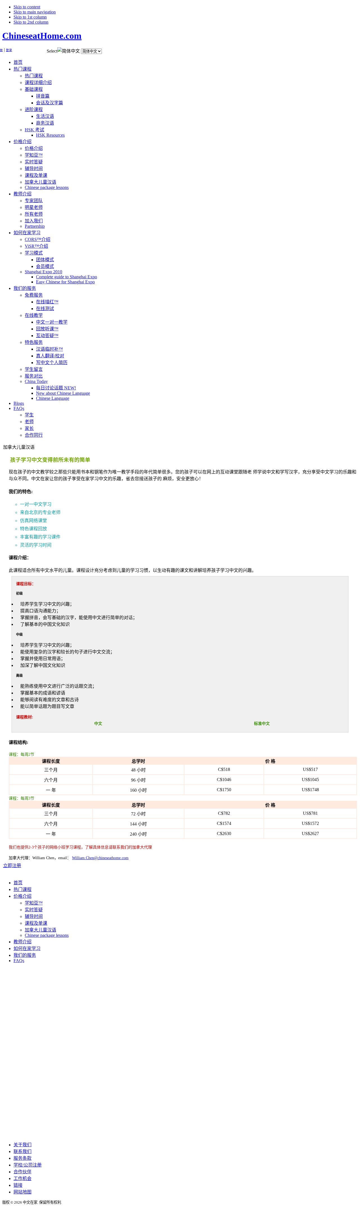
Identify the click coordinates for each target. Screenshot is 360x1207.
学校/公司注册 (28, 1165)
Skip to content (27, 6)
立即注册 (12, 865)
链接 (18, 1185)
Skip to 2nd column (31, 22)
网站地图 (23, 1192)
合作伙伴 (23, 1171)
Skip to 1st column (30, 17)
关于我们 (23, 1144)
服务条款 (23, 1158)
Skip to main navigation (35, 12)
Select (52, 51)
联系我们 (23, 1151)
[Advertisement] (24, 1052)
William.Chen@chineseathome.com (100, 858)
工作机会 (23, 1178)
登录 (9, 50)
